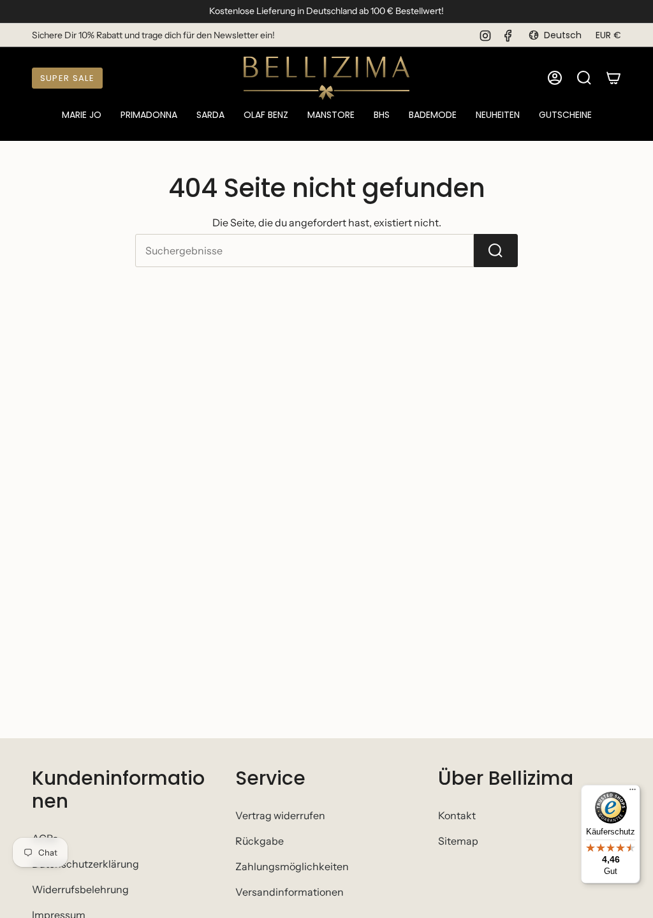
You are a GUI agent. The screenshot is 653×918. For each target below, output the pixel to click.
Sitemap (458, 840)
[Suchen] (496, 250)
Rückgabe (259, 840)
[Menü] (632, 792)
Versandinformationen (289, 891)
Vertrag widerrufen (280, 815)
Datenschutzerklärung (85, 863)
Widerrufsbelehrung (80, 889)
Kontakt (457, 815)
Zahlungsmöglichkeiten (292, 866)
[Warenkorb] (613, 78)
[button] (81, 115)
